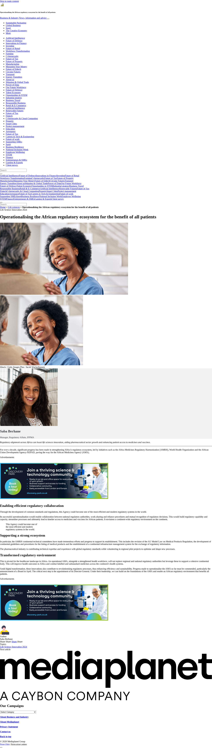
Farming (9, 53)
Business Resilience (15, 147)
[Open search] (1, 173)
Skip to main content (9, 1)
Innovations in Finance (16, 43)
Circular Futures (13, 72)
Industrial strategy (14, 98)
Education (10, 129)
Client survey (12, 165)
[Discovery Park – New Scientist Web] (54, 498)
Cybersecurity (12, 56)
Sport (8, 28)
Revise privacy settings (19, 744)
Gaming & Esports (14, 162)
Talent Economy (13, 92)
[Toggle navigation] (48, 18)
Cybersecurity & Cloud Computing (22, 118)
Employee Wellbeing (15, 152)
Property (10, 121)
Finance (9, 157)
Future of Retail (13, 48)
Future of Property (14, 61)
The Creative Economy (16, 30)
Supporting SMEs (14, 142)
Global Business (13, 25)
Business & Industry (23, 18)
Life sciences (14, 207)
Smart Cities (11, 123)
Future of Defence (14, 40)
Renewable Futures (14, 110)
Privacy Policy (5, 744)
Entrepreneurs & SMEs (16, 160)
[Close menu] (1, 202)
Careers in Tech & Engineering (20, 136)
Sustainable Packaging (16, 23)
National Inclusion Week (17, 149)
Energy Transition (14, 77)
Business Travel (13, 100)
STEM (9, 155)
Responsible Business (16, 103)
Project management (15, 126)
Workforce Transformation (18, 51)
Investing (10, 46)
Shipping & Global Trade (17, 82)
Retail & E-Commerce (16, 105)
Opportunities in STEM (16, 95)
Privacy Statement (9, 727)
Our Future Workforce (16, 87)
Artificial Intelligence (15, 38)
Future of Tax (12, 59)
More (8, 33)
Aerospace (10, 131)
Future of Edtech (13, 69)
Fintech (9, 116)
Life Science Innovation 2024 (13, 647)
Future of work (12, 139)
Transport (10, 74)
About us (10, 79)
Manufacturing (12, 64)
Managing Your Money (16, 66)
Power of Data (12, 85)
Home (3, 207)
